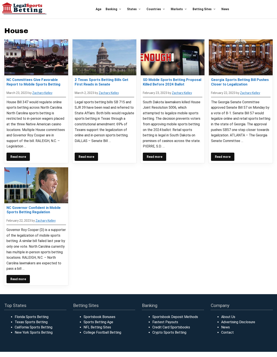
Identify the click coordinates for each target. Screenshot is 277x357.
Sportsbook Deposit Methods (175, 317)
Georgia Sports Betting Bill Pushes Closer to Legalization (240, 82)
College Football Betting (102, 332)
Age (98, 9)
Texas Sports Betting (31, 322)
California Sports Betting (33, 327)
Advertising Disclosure (238, 322)
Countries (154, 9)
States (132, 9)
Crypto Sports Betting (169, 332)
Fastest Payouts (165, 322)
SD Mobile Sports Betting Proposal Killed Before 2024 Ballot (172, 82)
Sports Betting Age (98, 322)
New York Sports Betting (34, 332)
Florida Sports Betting (31, 317)
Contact (227, 332)
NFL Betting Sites (97, 327)
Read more (18, 156)
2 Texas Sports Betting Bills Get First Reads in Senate (101, 82)
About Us (228, 317)
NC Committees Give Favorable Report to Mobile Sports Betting (33, 82)
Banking (111, 9)
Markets (177, 9)
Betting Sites (202, 9)
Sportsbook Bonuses (99, 317)
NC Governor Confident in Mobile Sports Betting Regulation (33, 209)
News (225, 9)
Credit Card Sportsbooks (171, 327)
